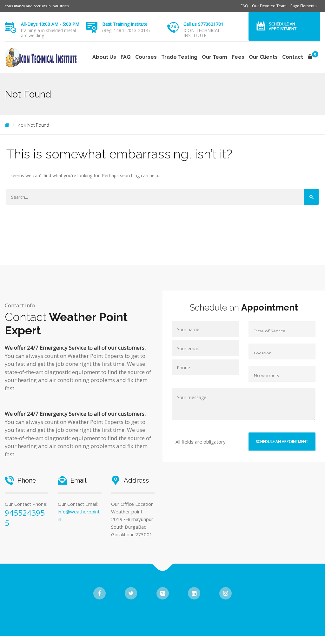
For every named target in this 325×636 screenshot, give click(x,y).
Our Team (214, 57)
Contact (292, 57)
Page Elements (303, 6)
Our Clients (263, 57)
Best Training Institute (125, 24)
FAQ (244, 6)
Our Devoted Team (269, 6)
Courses (146, 57)
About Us (104, 57)
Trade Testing (179, 57)
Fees (238, 57)
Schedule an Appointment (282, 26)
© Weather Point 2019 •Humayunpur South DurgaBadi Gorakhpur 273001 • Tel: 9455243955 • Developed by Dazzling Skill (162, 614)
